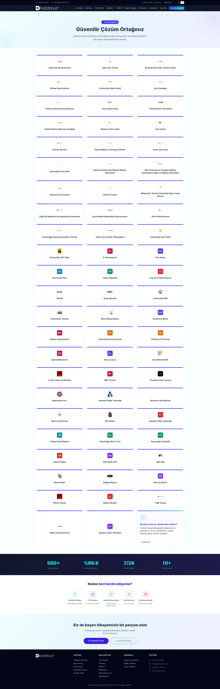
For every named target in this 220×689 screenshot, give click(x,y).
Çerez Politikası (129, 667)
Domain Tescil (79, 673)
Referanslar (143, 8)
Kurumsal (152, 8)
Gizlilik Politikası (130, 663)
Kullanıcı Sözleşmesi (131, 660)
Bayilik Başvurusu (105, 673)
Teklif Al (119, 8)
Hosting (88, 8)
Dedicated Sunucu (80, 670)
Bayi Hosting (78, 663)
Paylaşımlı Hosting (80, 660)
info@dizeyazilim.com (61, 2)
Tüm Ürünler (99, 8)
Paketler (109, 8)
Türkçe (169, 2)
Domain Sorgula (130, 8)
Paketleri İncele (97, 641)
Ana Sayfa (79, 8)
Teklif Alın (146, 542)
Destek (159, 2)
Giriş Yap (163, 8)
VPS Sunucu (78, 667)
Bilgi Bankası (148, 2)
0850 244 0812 (43, 2)
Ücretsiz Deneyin (176, 8)
